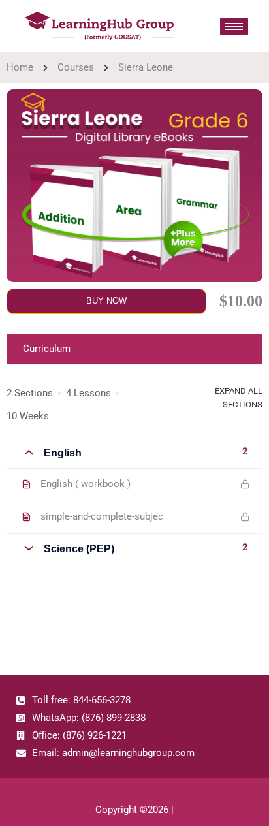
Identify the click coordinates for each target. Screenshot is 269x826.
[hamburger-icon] (234, 26)
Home (20, 67)
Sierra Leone (145, 67)
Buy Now (106, 301)
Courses (75, 67)
